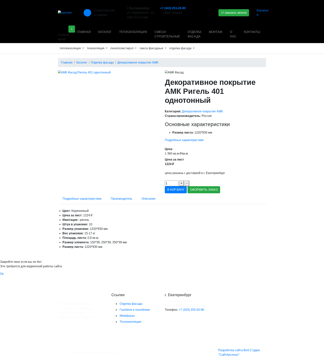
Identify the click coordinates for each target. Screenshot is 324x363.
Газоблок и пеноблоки (135, 309)
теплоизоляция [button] (71, 48)
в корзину (175, 189)
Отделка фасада (131, 303)
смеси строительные (167, 34)
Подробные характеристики (184, 140)
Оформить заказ (204, 189)
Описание (148, 198)
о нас (233, 34)
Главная (83, 32)
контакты (252, 32)
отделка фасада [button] (180, 48)
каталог (105, 32)
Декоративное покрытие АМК (202, 111)
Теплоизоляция (130, 321)
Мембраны (127, 315)
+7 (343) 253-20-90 (173, 8)
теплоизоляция (133, 32)
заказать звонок (235, 12)
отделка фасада (194, 34)
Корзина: (263, 12)
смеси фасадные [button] (152, 48)
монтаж (215, 32)
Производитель (121, 198)
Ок (2, 273)
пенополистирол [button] (122, 48)
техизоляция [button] (96, 48)
